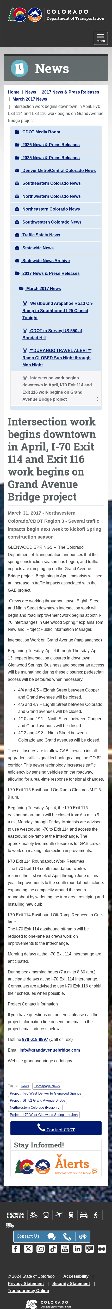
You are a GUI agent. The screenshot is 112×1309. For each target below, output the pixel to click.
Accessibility (76, 1276)
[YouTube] (65, 1249)
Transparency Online (28, 1290)
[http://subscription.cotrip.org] (56, 1164)
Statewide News (37, 248)
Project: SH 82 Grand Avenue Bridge (37, 1100)
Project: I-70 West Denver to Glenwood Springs (45, 1093)
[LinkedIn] (77, 1249)
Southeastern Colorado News (51, 183)
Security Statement (71, 1283)
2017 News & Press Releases (70, 92)
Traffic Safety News (40, 235)
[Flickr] (102, 1249)
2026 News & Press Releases (50, 145)
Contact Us (28, 1236)
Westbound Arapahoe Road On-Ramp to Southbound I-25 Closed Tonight (57, 310)
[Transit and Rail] (46, 1215)
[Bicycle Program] (33, 1215)
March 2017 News (30, 99)
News (30, 92)
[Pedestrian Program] (96, 1215)
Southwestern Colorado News (51, 222)
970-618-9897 (35, 1039)
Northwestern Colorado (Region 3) (35, 1107)
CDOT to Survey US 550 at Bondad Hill (52, 334)
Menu (102, 39)
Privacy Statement (26, 1283)
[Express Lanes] (16, 1215)
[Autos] (83, 1215)
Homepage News (47, 1086)
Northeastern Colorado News (50, 209)
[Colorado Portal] (49, 1303)
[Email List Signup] (89, 1249)
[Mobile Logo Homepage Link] (56, 15)
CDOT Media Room (40, 132)
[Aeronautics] (58, 1215)
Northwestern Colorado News (51, 196)
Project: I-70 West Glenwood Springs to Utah (44, 1115)
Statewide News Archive (45, 260)
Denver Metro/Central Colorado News (58, 170)
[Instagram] (40, 1249)
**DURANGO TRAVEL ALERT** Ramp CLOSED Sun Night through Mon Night (56, 357)
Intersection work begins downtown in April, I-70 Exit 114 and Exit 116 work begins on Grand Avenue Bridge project (57, 389)
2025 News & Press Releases (50, 158)
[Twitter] (28, 1249)
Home (14, 92)
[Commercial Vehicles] (10, 1225)
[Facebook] (16, 1249)
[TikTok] (53, 1249)
